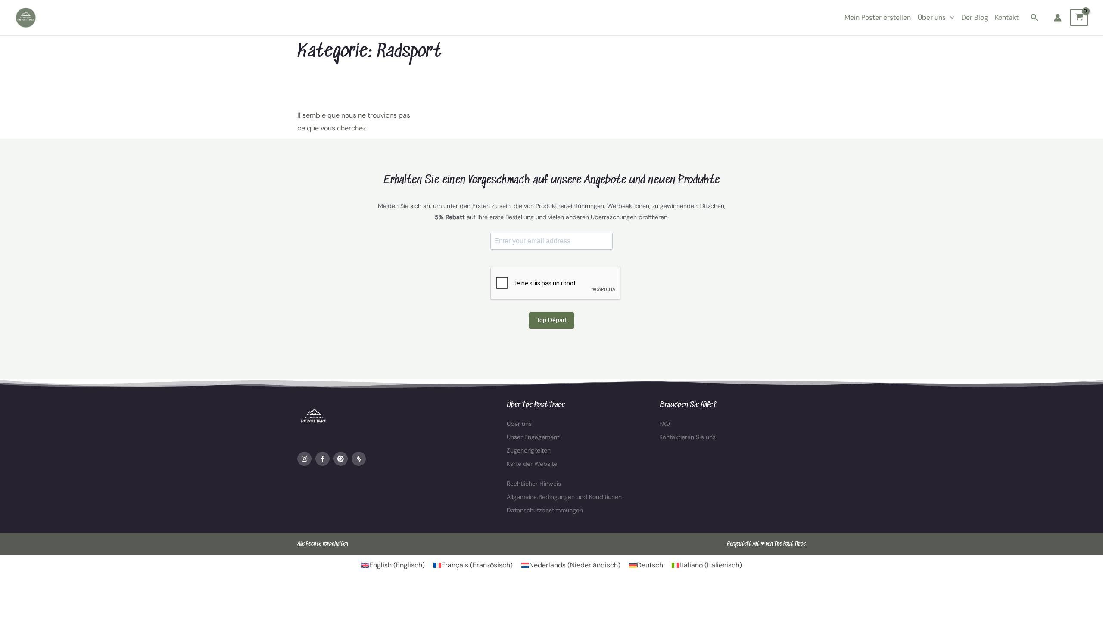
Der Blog (974, 17)
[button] (950, 17)
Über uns (932, 17)
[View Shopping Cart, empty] (1079, 17)
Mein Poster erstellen (877, 17)
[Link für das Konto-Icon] (1058, 18)
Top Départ (551, 319)
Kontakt (1007, 17)
